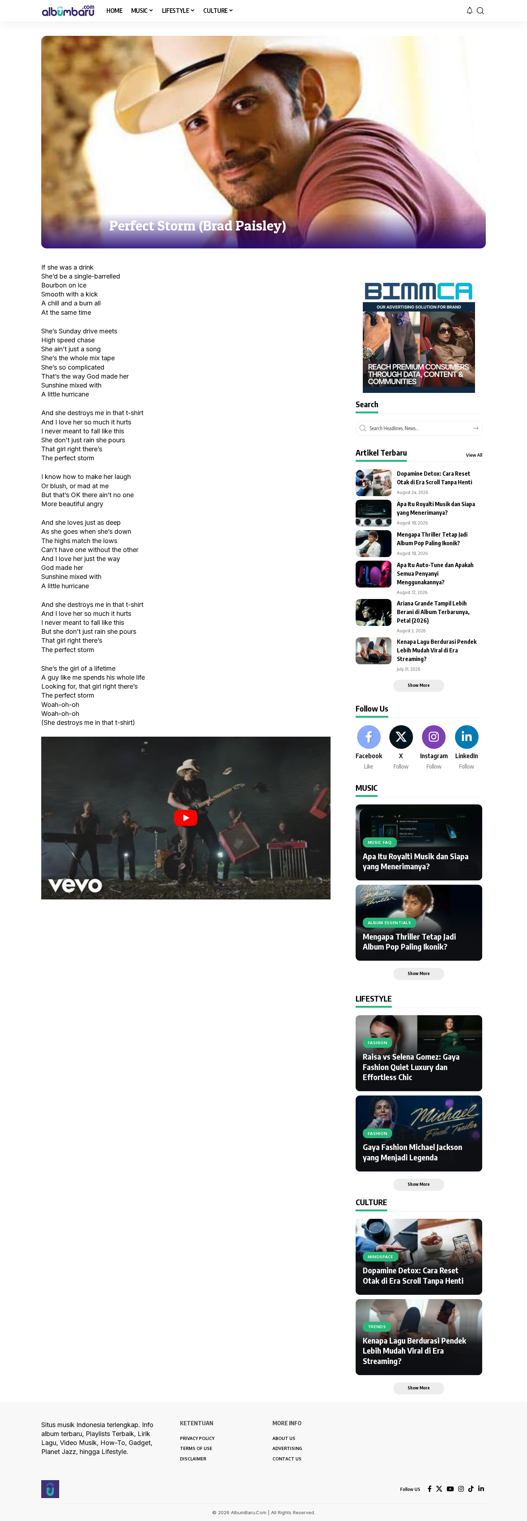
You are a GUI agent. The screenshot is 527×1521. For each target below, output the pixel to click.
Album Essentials (389, 922)
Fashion (378, 1042)
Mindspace (380, 1256)
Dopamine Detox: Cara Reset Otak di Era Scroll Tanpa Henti (413, 1275)
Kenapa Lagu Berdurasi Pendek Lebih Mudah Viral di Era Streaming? (436, 650)
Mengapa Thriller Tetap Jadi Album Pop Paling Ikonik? (409, 941)
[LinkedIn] (467, 748)
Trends (377, 1326)
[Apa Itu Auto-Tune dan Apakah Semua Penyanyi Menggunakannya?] (373, 574)
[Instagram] (434, 748)
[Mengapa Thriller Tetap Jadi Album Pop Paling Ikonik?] (373, 543)
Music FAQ (380, 842)
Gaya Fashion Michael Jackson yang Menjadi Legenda (412, 1152)
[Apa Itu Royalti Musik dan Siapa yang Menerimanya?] (373, 513)
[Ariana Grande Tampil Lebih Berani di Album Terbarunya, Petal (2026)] (373, 612)
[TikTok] (471, 1488)
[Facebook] (369, 748)
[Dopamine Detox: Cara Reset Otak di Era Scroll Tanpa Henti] (373, 482)
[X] (401, 748)
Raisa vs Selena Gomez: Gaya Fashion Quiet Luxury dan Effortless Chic (411, 1066)
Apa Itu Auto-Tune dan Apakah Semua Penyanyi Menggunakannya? (435, 573)
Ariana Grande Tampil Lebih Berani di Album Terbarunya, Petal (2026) (433, 612)
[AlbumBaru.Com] (68, 11)
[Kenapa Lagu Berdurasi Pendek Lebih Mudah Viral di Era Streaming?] (373, 650)
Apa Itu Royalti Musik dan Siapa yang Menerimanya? (416, 861)
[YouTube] (450, 1488)
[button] (480, 11)
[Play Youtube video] (186, 818)
